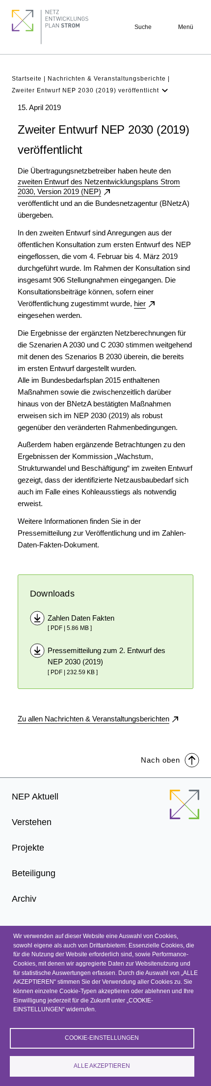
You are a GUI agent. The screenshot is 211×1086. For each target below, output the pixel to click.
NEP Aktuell (35, 796)
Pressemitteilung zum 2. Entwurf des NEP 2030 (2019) (106, 656)
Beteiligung (33, 873)
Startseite (27, 78)
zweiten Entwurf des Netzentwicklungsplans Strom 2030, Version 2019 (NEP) (99, 186)
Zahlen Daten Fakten (81, 618)
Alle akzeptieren (102, 1065)
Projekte (28, 848)
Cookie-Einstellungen (102, 1037)
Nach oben (160, 760)
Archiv (24, 899)
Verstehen (32, 822)
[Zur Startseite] (184, 810)
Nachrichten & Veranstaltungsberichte (107, 78)
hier (140, 303)
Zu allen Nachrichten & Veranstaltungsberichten (93, 718)
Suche (143, 27)
